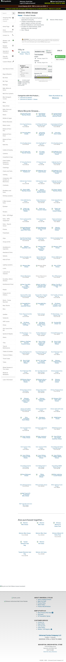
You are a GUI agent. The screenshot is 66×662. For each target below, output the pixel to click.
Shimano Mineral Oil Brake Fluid (57, 534)
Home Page (6, 26)
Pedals (5, 289)
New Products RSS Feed (45, 612)
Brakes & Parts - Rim (7, 140)
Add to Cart (60, 56)
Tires (4, 342)
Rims (4, 309)
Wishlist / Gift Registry (6, 41)
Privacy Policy (42, 603)
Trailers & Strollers (8, 351)
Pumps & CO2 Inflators (7, 294)
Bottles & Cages (7, 118)
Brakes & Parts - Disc (7, 129)
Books (4, 114)
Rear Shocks (6, 305)
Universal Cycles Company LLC (50, 635)
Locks (4, 268)
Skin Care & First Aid (7, 329)
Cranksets (5, 185)
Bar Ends (5, 77)
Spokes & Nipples (8, 333)
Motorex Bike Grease (25, 533)
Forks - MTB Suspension (6, 219)
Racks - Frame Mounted (7, 301)
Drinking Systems (8, 196)
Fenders (5, 211)
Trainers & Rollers (7, 355)
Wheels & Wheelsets (6, 373)
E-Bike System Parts (7, 202)
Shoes (4, 325)
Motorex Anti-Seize (41, 552)
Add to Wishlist (60, 59)
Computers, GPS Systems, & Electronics (7, 179)
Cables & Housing (8, 150)
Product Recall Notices (44, 606)
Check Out (62, 1)
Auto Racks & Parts (8, 68)
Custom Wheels (7, 61)
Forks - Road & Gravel (7, 225)
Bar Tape (5, 81)
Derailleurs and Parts (7, 191)
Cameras (5, 153)
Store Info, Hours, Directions (50, 651)
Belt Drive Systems (8, 93)
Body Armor (6, 106)
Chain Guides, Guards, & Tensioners (6, 162)
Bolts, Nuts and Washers (7, 110)
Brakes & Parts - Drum (7, 135)
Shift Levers (6, 321)
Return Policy (41, 604)
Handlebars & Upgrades (6, 248)
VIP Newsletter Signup (44, 616)
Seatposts (5, 318)
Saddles (5, 314)
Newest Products (5, 46)
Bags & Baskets (7, 74)
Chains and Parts (7, 171)
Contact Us (6, 35)
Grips (4, 238)
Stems (4, 337)
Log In (21, 3)
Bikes (4, 102)
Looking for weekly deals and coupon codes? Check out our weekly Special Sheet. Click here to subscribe (33, 8)
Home (20, 15)
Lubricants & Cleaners (6, 272)
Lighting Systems (7, 265)
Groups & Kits (6, 242)
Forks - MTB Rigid (8, 215)
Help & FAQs (41, 624)
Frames (5, 229)
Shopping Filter (7, 17)
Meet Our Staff (42, 601)
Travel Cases (6, 358)
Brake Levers (6, 125)
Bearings (5, 84)
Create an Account (29, 3)
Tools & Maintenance (6, 347)
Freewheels (6, 233)
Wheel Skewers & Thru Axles (7, 368)
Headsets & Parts (7, 252)
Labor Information (8, 379)
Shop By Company (5, 57)
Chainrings (6, 167)
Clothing (5, 174)
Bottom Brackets (7, 121)
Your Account (41, 625)
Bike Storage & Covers (7, 98)
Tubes (4, 362)
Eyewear (5, 206)
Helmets (5, 256)
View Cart (55, 1)
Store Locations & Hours (8, 30)
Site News (40, 614)
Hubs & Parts (6, 259)
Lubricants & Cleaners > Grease (28, 99)
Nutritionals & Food (8, 284)
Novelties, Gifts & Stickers (7, 279)
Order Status (41, 627)
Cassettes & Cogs (8, 157)
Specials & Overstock (6, 52)
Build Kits (5, 144)
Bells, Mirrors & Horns (7, 89)
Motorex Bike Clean (41, 533)
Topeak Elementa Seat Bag (24, 553)
